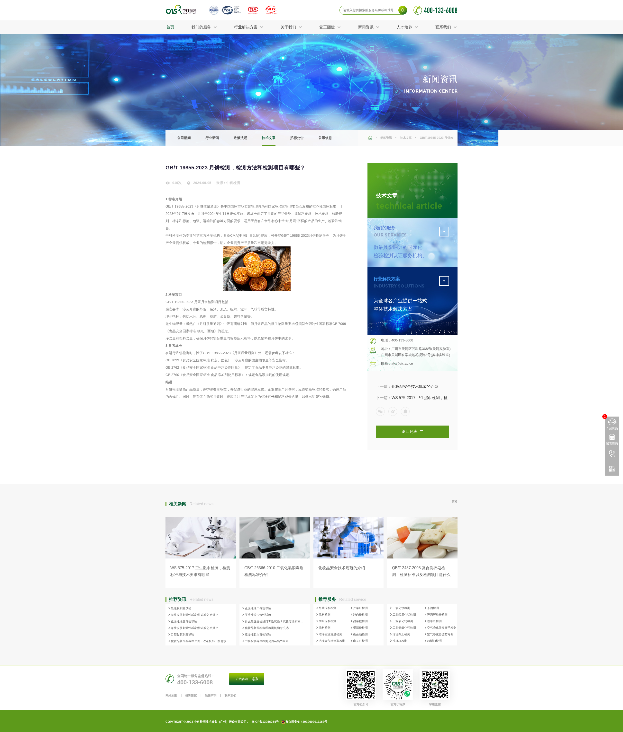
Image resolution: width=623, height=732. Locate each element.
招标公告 (297, 138)
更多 (455, 501)
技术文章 (268, 138)
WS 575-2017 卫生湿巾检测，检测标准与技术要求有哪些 (412, 399)
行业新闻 (212, 138)
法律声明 (211, 695)
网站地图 (171, 695)
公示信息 (325, 138)
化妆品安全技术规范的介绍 (407, 386)
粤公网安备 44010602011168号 (306, 721)
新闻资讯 (386, 137)
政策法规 (240, 138)
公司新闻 (184, 138)
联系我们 (230, 695)
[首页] (371, 138)
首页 (170, 27)
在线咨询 (242, 679)
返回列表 (409, 431)
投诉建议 (191, 695)
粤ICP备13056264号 (265, 721)
